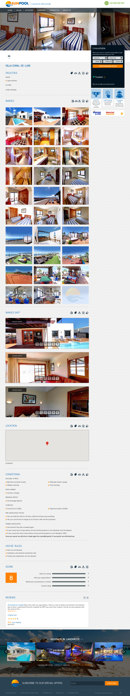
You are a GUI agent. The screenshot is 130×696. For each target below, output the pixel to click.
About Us (67, 10)
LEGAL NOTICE (11, 693)
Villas (18, 10)
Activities (29, 10)
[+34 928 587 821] (106, 3)
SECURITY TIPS (73, 693)
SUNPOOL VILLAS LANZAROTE (82, 665)
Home (10, 10)
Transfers (41, 10)
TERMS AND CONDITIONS (29, 693)
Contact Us (54, 10)
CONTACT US (47, 693)
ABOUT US (60, 693)
